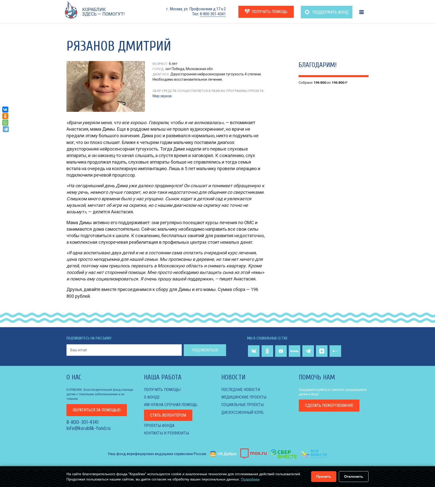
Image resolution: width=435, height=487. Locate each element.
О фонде (152, 397)
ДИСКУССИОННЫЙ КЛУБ (242, 412)
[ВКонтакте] (5, 110)
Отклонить (353, 476)
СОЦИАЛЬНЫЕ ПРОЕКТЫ (242, 404)
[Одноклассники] (5, 116)
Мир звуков (162, 96)
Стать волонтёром (168, 415)
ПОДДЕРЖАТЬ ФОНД (329, 12)
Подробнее (250, 479)
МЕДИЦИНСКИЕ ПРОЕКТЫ (243, 397)
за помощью (97, 410)
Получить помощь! (162, 389)
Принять (323, 476)
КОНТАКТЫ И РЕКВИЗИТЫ (166, 433)
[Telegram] (6, 129)
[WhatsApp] (5, 123)
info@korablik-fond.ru (88, 428)
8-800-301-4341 (213, 14)
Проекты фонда (159, 425)
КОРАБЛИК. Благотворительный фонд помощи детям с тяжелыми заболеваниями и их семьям (99, 394)
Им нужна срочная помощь (170, 404)
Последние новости (240, 389)
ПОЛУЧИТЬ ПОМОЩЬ (269, 11)
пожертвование (329, 405)
